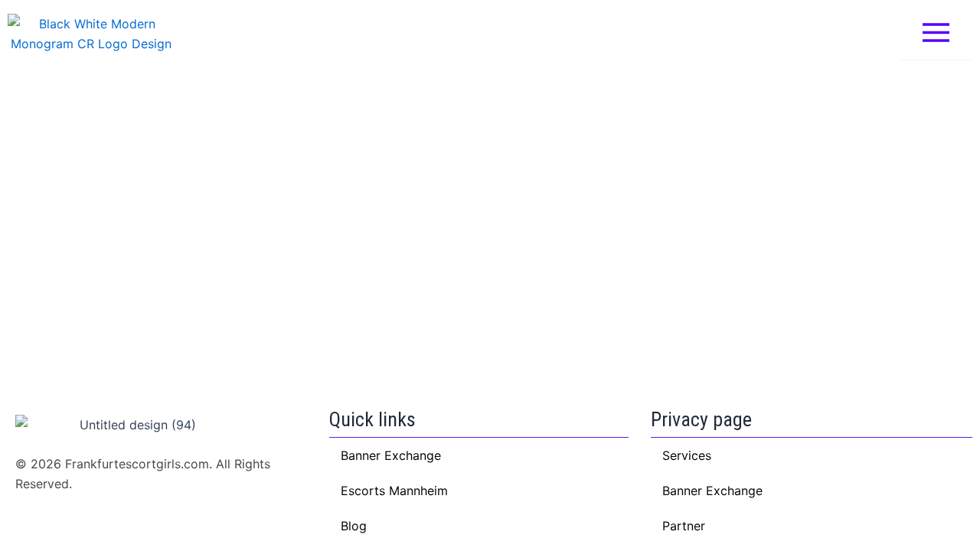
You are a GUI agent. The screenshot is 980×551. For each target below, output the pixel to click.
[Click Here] (936, 34)
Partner (683, 525)
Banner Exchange (712, 490)
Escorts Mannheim (394, 490)
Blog (354, 525)
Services (686, 455)
